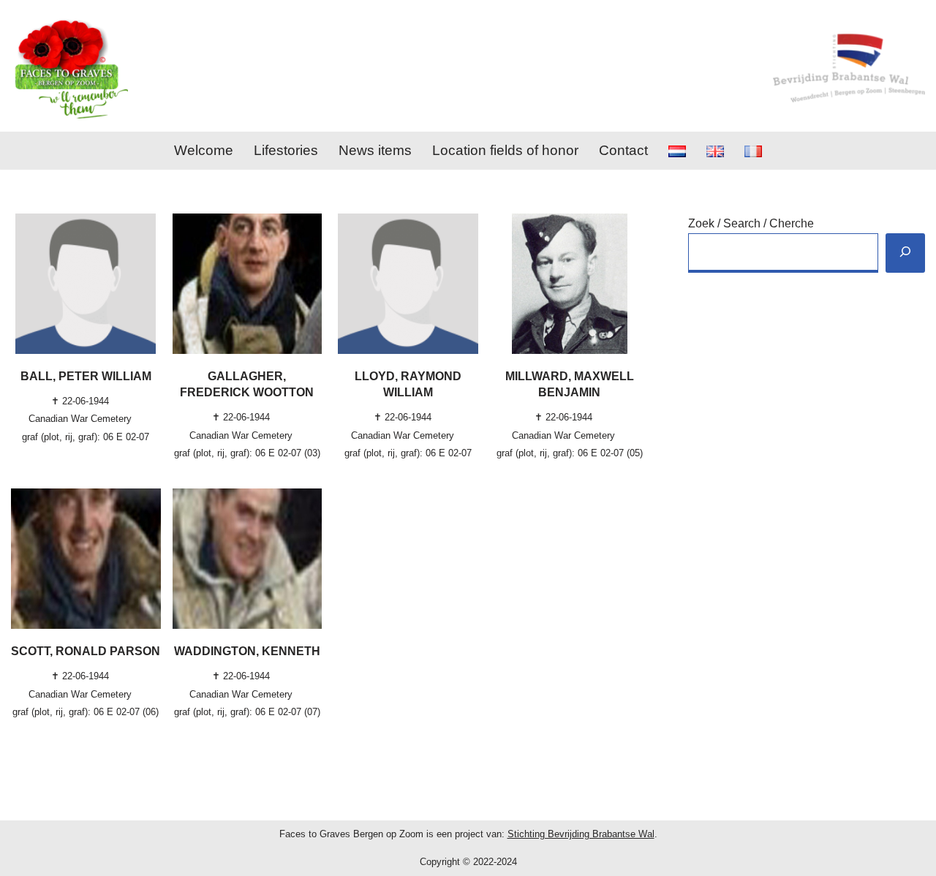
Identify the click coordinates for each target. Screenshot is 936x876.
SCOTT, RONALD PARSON (85, 651)
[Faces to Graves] (69, 65)
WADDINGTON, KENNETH (247, 651)
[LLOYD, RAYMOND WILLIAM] (408, 284)
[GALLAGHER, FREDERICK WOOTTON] (247, 284)
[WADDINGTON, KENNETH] (247, 558)
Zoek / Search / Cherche (751, 223)
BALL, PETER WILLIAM (85, 376)
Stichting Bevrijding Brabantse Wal (580, 833)
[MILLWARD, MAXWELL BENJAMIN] (570, 284)
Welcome (203, 150)
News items (375, 150)
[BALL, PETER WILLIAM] (86, 284)
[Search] (905, 253)
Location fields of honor (505, 150)
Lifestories (286, 150)
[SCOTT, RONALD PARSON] (86, 558)
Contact (623, 150)
